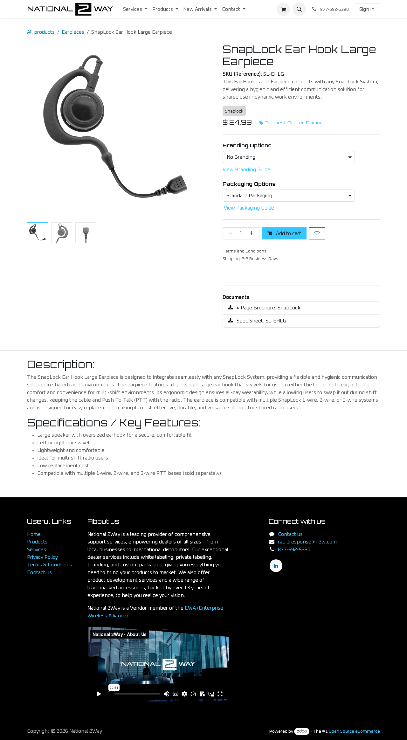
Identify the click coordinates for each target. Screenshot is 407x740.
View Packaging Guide (249, 208)
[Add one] (252, 233)
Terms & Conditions (49, 564)
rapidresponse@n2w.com (307, 541)
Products (37, 541)
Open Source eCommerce (354, 731)
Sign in (367, 9)
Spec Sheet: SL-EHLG (260, 320)
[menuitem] (135, 9)
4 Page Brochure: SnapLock (267, 307)
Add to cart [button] (288, 233)
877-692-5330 (294, 549)
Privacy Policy (42, 557)
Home (34, 534)
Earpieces (73, 32)
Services (36, 549)
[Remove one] (229, 233)
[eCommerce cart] (283, 9)
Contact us (39, 572)
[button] (299, 9)
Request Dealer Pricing (294, 122)
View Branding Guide (246, 169)
